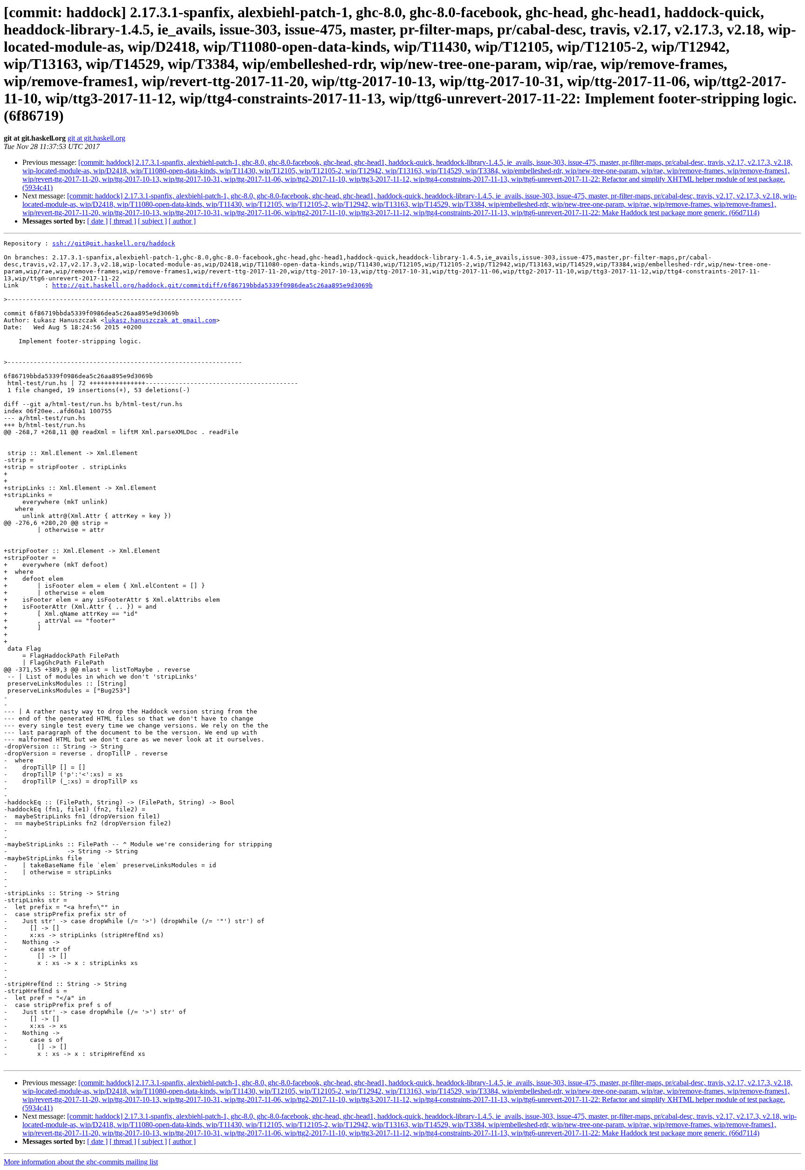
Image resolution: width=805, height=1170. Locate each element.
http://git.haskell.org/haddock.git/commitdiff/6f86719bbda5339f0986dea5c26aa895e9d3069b (212, 285)
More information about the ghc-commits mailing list (81, 1162)
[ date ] (97, 221)
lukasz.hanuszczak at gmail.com (160, 320)
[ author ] (182, 221)
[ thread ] (122, 221)
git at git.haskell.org (96, 138)
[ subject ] (152, 221)
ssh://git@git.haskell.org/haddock (113, 243)
